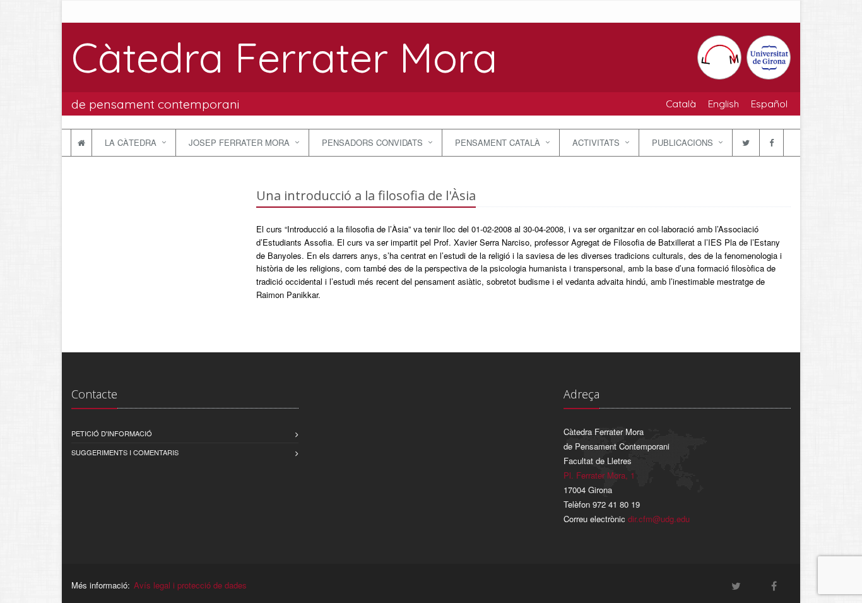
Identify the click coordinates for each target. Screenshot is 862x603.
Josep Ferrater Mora (239, 142)
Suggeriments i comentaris (125, 452)
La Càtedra (130, 142)
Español (769, 103)
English (723, 103)
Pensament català (497, 142)
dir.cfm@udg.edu (659, 519)
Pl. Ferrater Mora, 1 (599, 475)
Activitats (596, 142)
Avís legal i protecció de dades (190, 585)
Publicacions (682, 142)
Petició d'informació (111, 433)
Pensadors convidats (372, 142)
